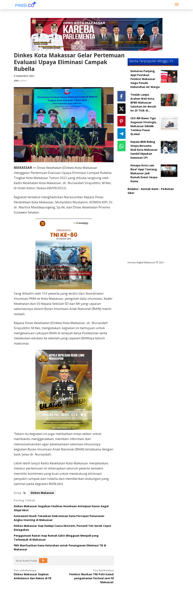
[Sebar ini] (121, 96)
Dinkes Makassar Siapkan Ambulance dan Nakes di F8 (32, 574)
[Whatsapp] (121, 146)
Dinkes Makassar (42, 493)
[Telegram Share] (121, 133)
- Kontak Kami (148, 189)
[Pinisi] (26, 4)
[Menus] (176, 4)
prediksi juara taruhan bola (148, 255)
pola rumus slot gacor (145, 216)
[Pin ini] (121, 121)
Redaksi (133, 189)
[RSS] (43, 560)
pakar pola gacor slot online (149, 247)
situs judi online (141, 232)
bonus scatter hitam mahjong (150, 239)
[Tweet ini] (121, 108)
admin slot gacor (142, 224)
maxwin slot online (143, 208)
